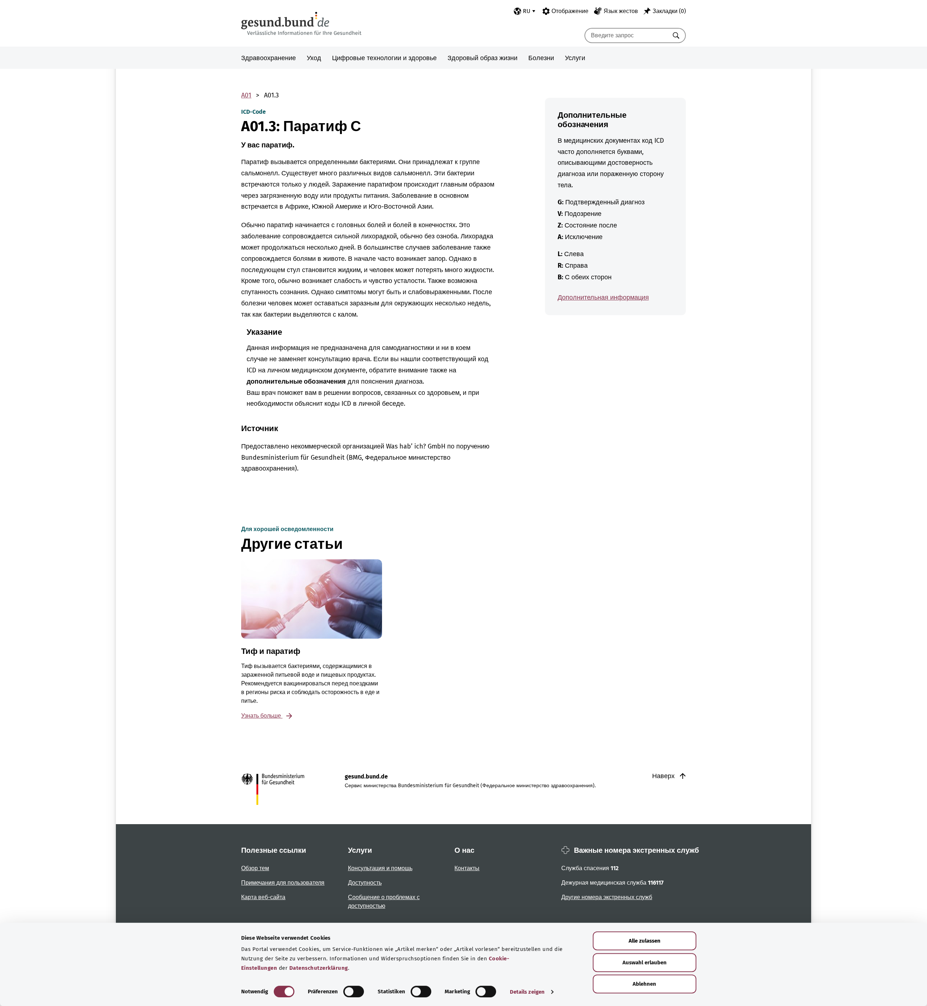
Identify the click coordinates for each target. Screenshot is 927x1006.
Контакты (466, 868)
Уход (314, 58)
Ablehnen (644, 984)
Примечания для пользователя (282, 882)
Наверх (664, 776)
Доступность (365, 882)
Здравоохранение (268, 58)
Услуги (575, 58)
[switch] (353, 991)
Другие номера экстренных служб (606, 897)
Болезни (541, 58)
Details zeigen (527, 992)
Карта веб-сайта (263, 897)
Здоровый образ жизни (482, 58)
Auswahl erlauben (644, 962)
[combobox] (626, 35)
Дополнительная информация (603, 297)
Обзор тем (255, 868)
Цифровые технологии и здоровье (384, 58)
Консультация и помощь (380, 868)
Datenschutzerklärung (318, 968)
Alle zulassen (644, 941)
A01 (246, 95)
